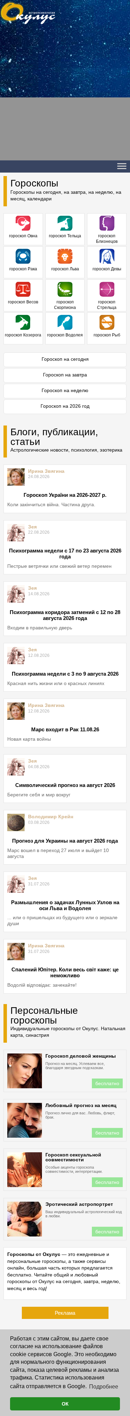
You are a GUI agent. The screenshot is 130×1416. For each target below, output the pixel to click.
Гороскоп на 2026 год (65, 406)
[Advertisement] (65, 95)
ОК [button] (65, 1404)
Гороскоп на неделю (65, 390)
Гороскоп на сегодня (65, 359)
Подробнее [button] (103, 1387)
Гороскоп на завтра (65, 374)
